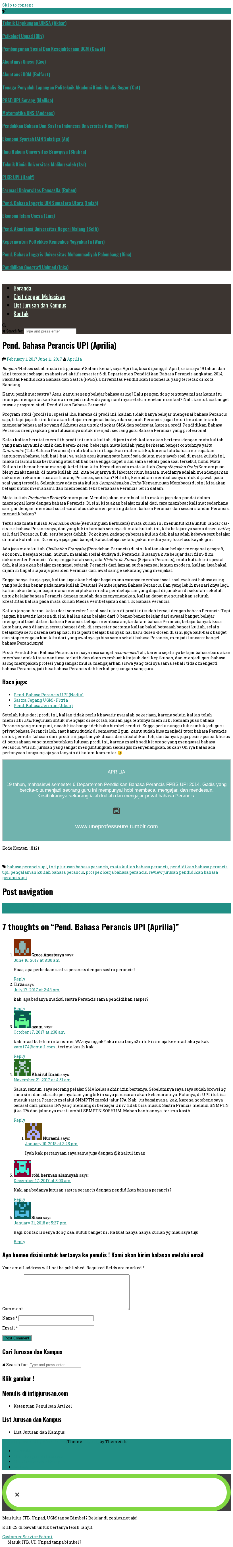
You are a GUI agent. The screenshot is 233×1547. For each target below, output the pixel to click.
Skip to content (17, 5)
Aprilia (74, 359)
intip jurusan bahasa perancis (78, 866)
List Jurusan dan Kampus (40, 305)
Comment (12, 1308)
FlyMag (91, 1441)
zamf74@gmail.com (34, 1047)
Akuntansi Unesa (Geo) (24, 61)
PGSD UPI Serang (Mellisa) (27, 100)
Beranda (22, 288)
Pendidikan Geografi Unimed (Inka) (35, 267)
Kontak (21, 313)
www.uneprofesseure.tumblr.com (116, 826)
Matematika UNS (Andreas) (28, 113)
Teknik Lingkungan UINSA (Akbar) (34, 23)
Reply (19, 979)
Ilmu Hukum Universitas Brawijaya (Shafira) (44, 151)
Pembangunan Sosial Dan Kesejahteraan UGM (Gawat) (53, 48)
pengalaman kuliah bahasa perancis (47, 872)
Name (10, 1318)
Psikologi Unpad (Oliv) (23, 36)
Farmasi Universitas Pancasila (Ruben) (39, 190)
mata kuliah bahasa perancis (139, 866)
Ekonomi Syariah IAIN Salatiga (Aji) (35, 138)
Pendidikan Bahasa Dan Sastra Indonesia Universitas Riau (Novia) (65, 125)
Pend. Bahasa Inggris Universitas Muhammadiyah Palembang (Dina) (66, 254)
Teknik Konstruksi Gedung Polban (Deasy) (46, 905)
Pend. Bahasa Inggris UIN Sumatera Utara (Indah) (50, 203)
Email (10, 1328)
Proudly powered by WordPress (34, 1441)
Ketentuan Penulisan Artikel (43, 1406)
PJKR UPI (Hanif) (18, 177)
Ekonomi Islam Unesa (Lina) (28, 215)
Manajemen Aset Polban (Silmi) (37, 910)
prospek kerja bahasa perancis (116, 872)
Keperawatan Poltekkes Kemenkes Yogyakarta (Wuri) (53, 241)
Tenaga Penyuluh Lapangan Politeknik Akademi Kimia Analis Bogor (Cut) (71, 87)
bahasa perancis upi (27, 866)
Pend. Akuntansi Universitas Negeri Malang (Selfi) (50, 228)
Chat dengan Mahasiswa (39, 296)
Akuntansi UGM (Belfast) (26, 74)
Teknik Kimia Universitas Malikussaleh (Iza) (44, 164)
